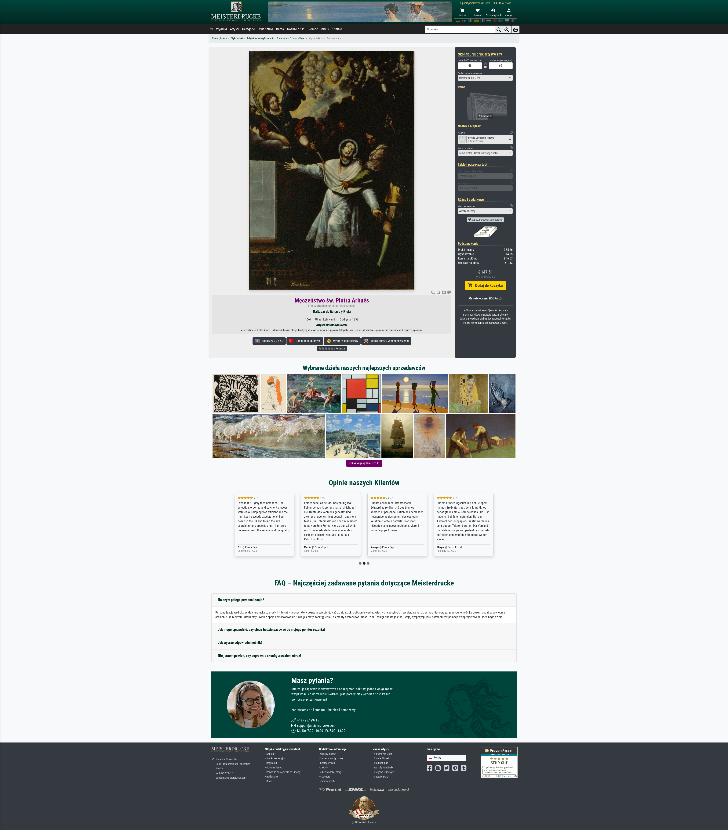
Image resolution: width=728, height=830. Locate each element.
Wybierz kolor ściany (344, 341)
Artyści (234, 29)
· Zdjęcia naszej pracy (330, 772)
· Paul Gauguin (380, 763)
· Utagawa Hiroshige (383, 772)
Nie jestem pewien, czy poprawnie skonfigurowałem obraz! (259, 655)
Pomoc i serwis (318, 29)
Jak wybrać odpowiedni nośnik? (240, 642)
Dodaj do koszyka (487, 285)
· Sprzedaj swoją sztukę (331, 758)
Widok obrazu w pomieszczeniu (388, 341)
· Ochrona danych (274, 767)
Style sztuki (265, 29)
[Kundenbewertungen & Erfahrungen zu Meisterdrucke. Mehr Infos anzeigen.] (499, 762)
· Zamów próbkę (327, 781)
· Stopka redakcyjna (275, 758)
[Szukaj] (499, 29)
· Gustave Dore (380, 776)
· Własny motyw (327, 754)
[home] (212, 29)
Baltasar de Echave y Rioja (290, 38)
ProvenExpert (258, 547)
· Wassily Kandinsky (383, 767)
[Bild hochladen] (515, 29)
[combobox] (485, 78)
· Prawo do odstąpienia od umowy (282, 772)
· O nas (268, 781)
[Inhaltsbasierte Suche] (507, 29)
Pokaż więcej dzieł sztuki (364, 463)
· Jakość (323, 767)
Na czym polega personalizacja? (241, 600)
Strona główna (219, 38)
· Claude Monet (381, 758)
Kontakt (337, 29)
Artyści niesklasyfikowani (260, 38)
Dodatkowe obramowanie (470, 73)
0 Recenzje (339, 348)
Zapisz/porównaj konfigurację (486, 219)
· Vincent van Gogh (382, 754)
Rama (280, 29)
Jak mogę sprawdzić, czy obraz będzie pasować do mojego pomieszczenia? (272, 629)
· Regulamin (271, 763)
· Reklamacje (271, 776)
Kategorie (248, 29)
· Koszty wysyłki (327, 763)
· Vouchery (324, 776)
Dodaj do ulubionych (307, 341)
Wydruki (221, 29)
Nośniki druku (296, 29)
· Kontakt (270, 754)
